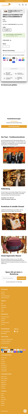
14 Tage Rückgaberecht (6, 341)
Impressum (3, 305)
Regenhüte (3, 382)
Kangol (2, 401)
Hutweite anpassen (5, 322)
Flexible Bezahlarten (5, 343)
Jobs (2, 309)
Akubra (2, 393)
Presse (2, 311)
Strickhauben (4, 367)
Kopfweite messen (5, 316)
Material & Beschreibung (9, 50)
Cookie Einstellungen (5, 295)
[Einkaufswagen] (22, 5)
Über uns (3, 324)
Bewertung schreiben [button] (14, 126)
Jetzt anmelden (21, 278)
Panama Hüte (4, 365)
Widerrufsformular (5, 297)
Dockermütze (4, 357)
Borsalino (3, 397)
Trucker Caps (4, 369)
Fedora (2, 359)
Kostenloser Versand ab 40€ (7, 339)
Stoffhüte (3, 386)
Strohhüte (3, 388)
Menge (4, 43)
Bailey (2, 395)
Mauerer (2, 403)
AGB (2, 303)
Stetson (2, 405)
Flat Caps (3, 361)
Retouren (3, 293)
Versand (3, 292)
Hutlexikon (3, 318)
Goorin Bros (3, 399)
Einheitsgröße (7, 30)
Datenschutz (3, 307)
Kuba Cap (3, 363)
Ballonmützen (4, 376)
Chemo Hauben (4, 378)
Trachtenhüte (4, 370)
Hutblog (2, 320)
